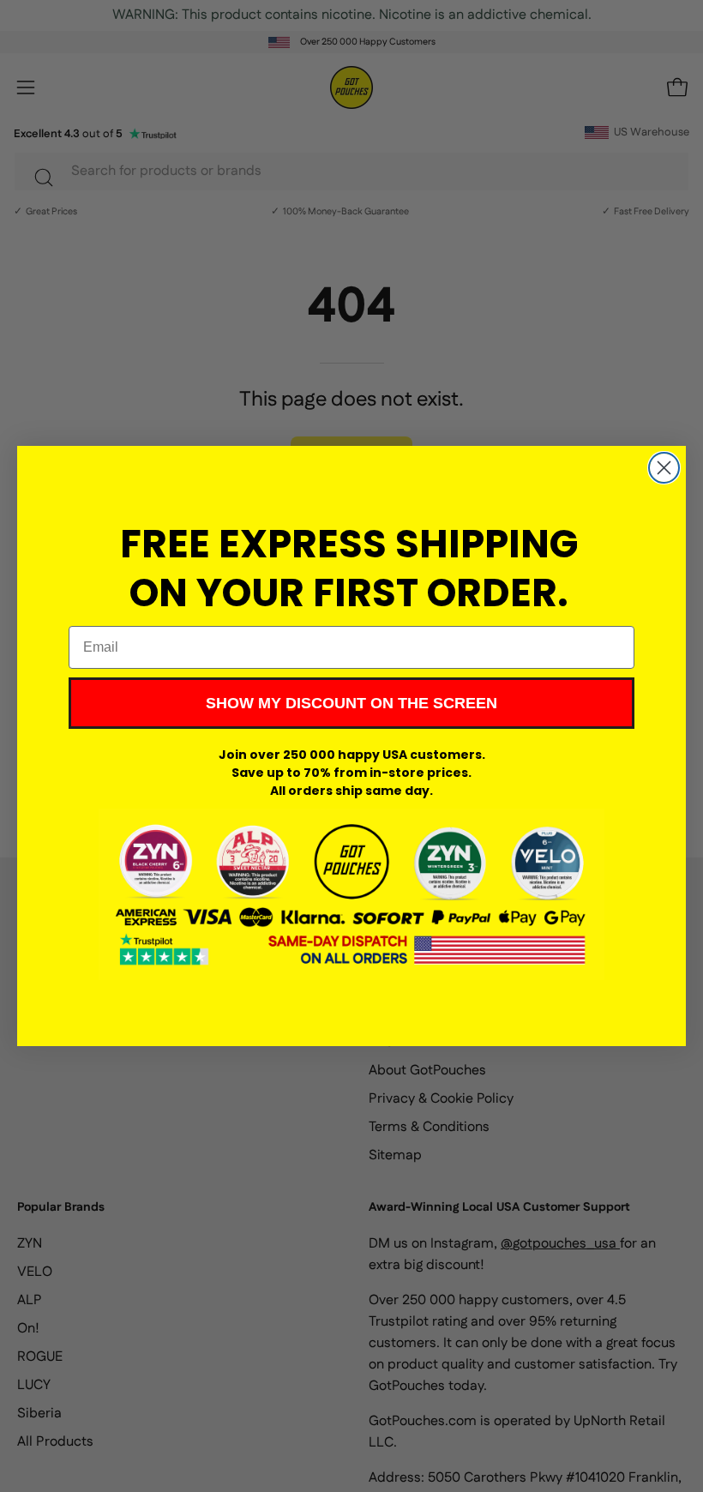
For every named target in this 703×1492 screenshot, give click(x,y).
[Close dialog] (664, 468)
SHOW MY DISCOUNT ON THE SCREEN (351, 703)
